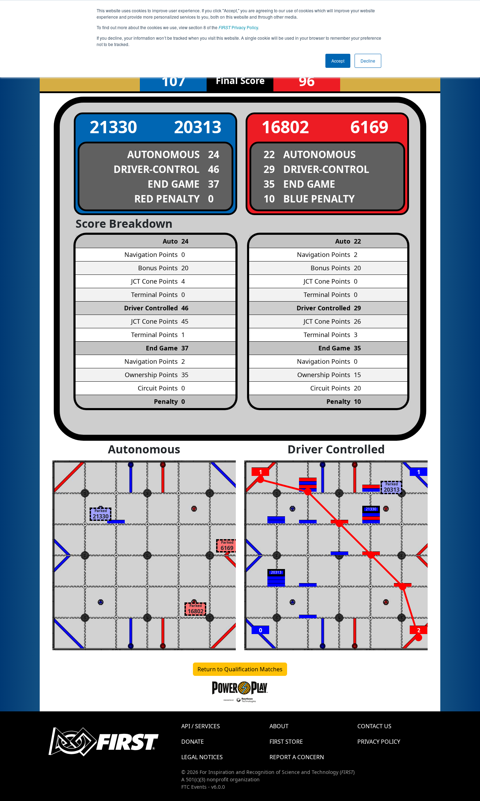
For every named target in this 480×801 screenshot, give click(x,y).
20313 (197, 126)
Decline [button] (368, 61)
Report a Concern (297, 757)
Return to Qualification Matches (240, 669)
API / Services (200, 726)
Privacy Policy (238, 27)
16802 (285, 126)
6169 (369, 126)
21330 (113, 126)
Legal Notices (202, 757)
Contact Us (374, 726)
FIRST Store (286, 741)
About (279, 726)
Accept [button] (337, 61)
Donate (192, 741)
